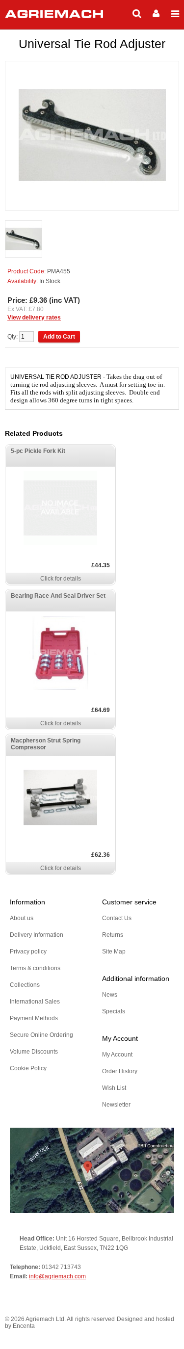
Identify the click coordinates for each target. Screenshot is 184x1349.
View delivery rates (34, 317)
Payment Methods (34, 1018)
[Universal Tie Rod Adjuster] (23, 239)
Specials (113, 1011)
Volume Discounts (34, 1051)
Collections (25, 984)
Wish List (114, 1087)
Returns (112, 934)
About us (21, 918)
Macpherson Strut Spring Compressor (45, 744)
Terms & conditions (35, 968)
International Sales (35, 1001)
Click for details (60, 578)
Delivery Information (36, 934)
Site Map (114, 951)
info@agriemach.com (57, 1276)
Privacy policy (28, 951)
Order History (119, 1071)
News (109, 994)
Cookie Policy (28, 1068)
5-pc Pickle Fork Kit (38, 451)
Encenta (24, 1326)
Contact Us (116, 918)
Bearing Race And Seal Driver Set (58, 595)
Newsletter (116, 1104)
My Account (117, 1054)
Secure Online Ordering (41, 1035)
